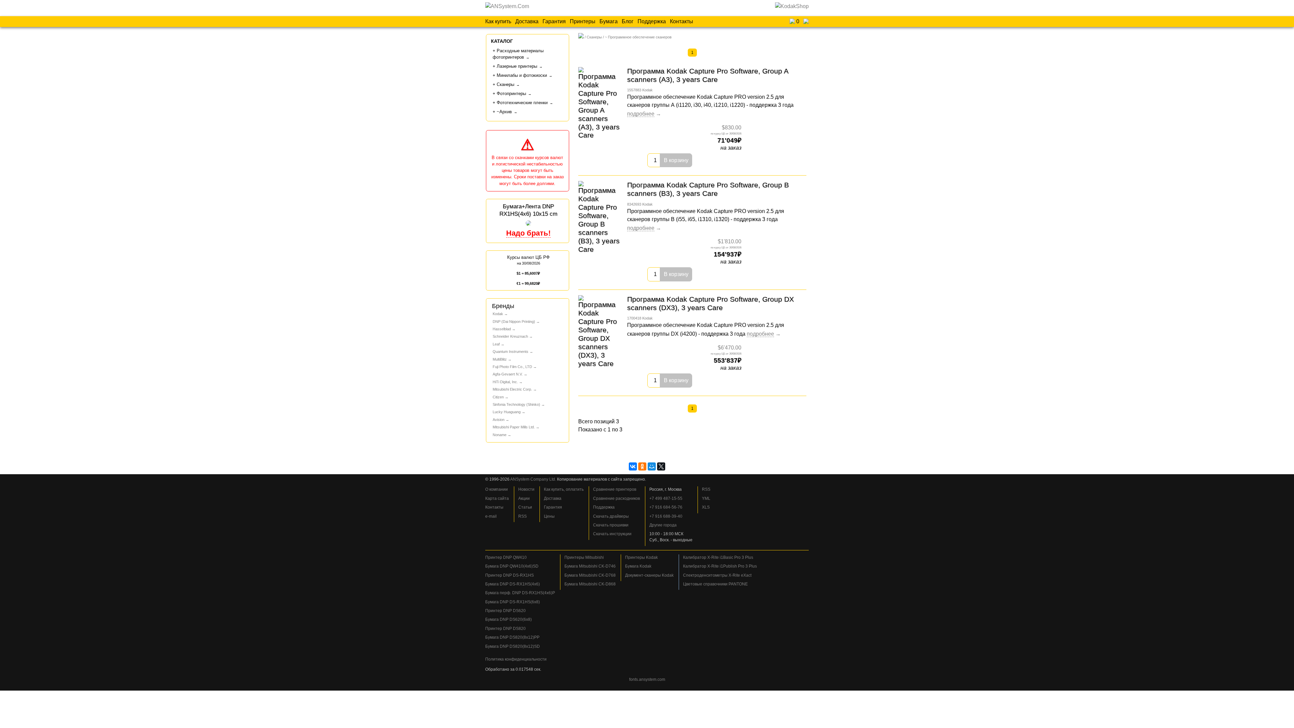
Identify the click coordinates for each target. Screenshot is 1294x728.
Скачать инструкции (612, 534)
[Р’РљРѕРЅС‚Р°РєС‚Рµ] (633, 466)
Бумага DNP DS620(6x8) (508, 619)
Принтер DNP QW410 (506, 557)
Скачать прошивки (610, 525)
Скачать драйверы (611, 516)
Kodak (498, 314)
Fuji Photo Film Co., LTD (512, 367)
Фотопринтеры (511, 93)
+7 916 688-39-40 (665, 516)
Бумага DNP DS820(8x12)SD (512, 646)
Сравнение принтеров (614, 489)
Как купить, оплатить (564, 489)
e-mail (491, 516)
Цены (549, 516)
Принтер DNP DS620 (505, 610)
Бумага (608, 21)
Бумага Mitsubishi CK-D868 (590, 584)
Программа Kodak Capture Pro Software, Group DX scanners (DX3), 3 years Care (710, 303)
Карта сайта (497, 498)
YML (706, 498)
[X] (661, 466)
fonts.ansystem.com (647, 679)
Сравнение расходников (616, 498)
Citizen (498, 397)
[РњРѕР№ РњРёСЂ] (652, 466)
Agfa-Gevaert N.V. (508, 374)
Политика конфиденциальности (516, 659)
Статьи (525, 507)
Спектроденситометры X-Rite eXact (717, 575)
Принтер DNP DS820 (505, 628)
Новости (526, 489)
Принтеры (582, 21)
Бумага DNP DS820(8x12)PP (512, 637)
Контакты (681, 21)
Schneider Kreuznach (510, 336)
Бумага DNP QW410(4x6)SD (511, 566)
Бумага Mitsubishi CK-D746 (590, 566)
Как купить (498, 21)
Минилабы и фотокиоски (522, 75)
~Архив (504, 111)
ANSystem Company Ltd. (533, 479)
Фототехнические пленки (522, 102)
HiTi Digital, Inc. (505, 382)
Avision (498, 420)
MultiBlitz (500, 359)
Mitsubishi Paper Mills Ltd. (514, 427)
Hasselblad (502, 329)
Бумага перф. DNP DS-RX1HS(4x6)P (520, 592)
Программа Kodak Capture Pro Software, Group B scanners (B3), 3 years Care (708, 189)
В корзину (676, 160)
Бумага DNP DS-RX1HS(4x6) (512, 584)
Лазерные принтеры (517, 66)
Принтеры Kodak (641, 557)
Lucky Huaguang (507, 412)
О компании (496, 489)
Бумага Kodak (638, 566)
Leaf (496, 344)
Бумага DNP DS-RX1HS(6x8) (512, 602)
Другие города (663, 525)
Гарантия (554, 21)
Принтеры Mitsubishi (584, 557)
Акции (524, 498)
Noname (499, 435)
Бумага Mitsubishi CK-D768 (590, 575)
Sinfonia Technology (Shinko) (516, 404)
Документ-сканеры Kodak (649, 575)
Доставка (526, 21)
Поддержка (652, 21)
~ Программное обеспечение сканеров (638, 37)
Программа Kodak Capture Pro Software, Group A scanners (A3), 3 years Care (707, 75)
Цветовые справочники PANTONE (715, 584)
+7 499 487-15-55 (665, 498)
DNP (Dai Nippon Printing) (514, 322)
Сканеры (594, 37)
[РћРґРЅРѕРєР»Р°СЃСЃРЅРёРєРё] (642, 466)
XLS (706, 507)
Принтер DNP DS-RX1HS (509, 575)
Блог (628, 21)
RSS (522, 516)
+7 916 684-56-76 (665, 507)
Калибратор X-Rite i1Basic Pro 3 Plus (718, 557)
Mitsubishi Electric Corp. (512, 389)
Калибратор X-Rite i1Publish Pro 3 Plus (720, 566)
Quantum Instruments (510, 352)
